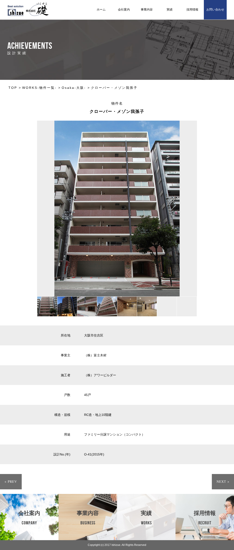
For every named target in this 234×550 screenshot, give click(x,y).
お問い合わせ (215, 9)
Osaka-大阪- (74, 87)
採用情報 (192, 9)
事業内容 (147, 9)
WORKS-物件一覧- (39, 87)
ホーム (101, 9)
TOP (12, 87)
